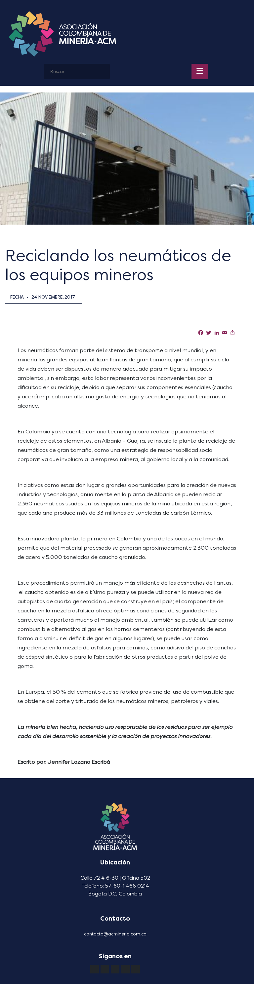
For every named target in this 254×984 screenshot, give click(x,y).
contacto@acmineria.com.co (115, 933)
